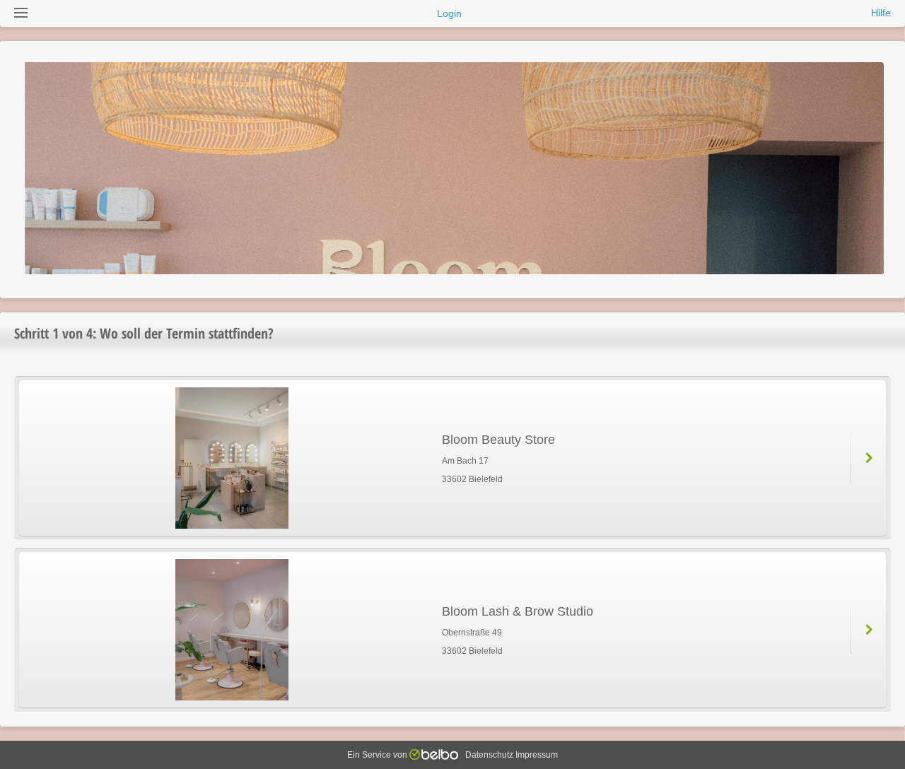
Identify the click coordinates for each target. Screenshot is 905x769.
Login (449, 13)
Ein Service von (378, 755)
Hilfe (881, 12)
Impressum (536, 755)
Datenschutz (489, 755)
